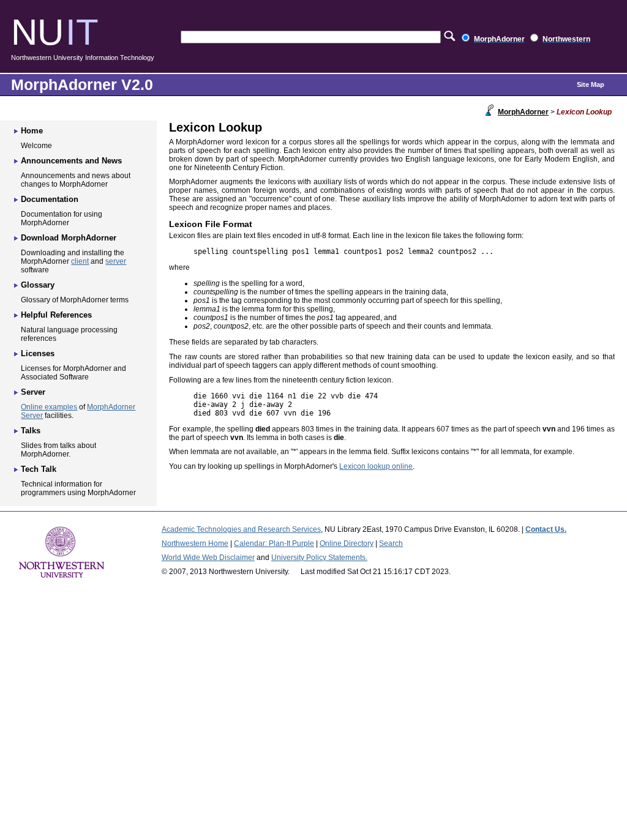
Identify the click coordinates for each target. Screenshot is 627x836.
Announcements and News (71, 160)
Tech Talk (38, 469)
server (115, 261)
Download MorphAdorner (68, 237)
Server (33, 392)
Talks (30, 430)
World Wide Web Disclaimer (208, 557)
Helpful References (56, 314)
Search (391, 543)
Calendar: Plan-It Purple (274, 543)
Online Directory (347, 543)
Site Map (590, 84)
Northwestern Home (195, 543)
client (80, 261)
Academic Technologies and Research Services (241, 529)
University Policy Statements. (319, 557)
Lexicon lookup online (376, 466)
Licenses (37, 353)
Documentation (49, 199)
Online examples (49, 407)
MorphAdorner (523, 112)
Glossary (37, 284)
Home (32, 130)
